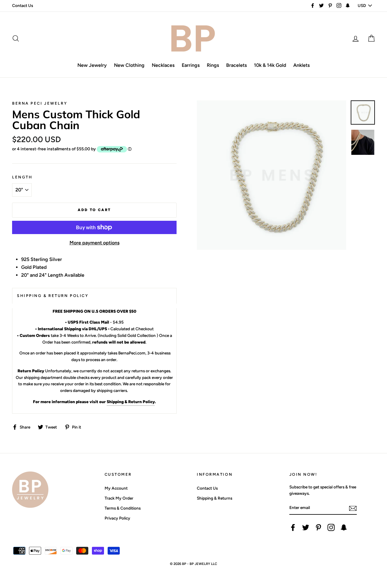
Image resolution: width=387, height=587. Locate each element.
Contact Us (22, 5)
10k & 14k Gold (270, 65)
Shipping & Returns (214, 498)
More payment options (94, 243)
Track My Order (119, 498)
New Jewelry (92, 65)
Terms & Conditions (123, 508)
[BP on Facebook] (293, 527)
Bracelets (236, 65)
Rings (213, 65)
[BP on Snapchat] (343, 527)
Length (22, 177)
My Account (116, 488)
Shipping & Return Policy (131, 401)
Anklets (301, 65)
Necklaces (163, 65)
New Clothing (129, 65)
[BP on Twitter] (305, 527)
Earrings (191, 65)
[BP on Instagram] (331, 527)
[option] (271, 175)
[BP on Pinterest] (318, 527)
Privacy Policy (117, 518)
